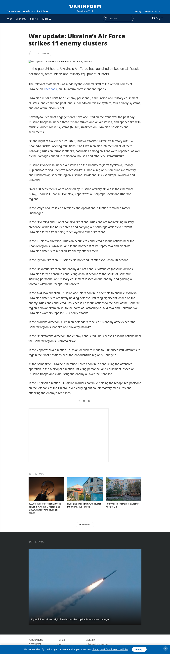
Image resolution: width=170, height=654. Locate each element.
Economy (21, 18)
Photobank (42, 11)
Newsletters (29, 11)
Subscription (13, 11)
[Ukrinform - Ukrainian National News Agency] (85, 6)
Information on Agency (98, 644)
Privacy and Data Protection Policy (110, 649)
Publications (36, 640)
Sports (34, 18)
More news (85, 525)
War (9, 18)
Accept (139, 649)
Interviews (35, 644)
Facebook (50, 89)
